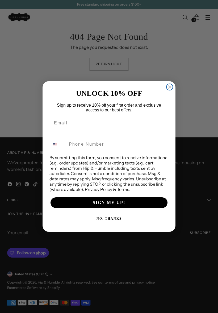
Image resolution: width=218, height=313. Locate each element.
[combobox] (58, 144)
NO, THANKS (109, 218)
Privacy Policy (98, 189)
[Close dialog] (169, 87)
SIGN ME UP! (109, 202)
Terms (123, 189)
